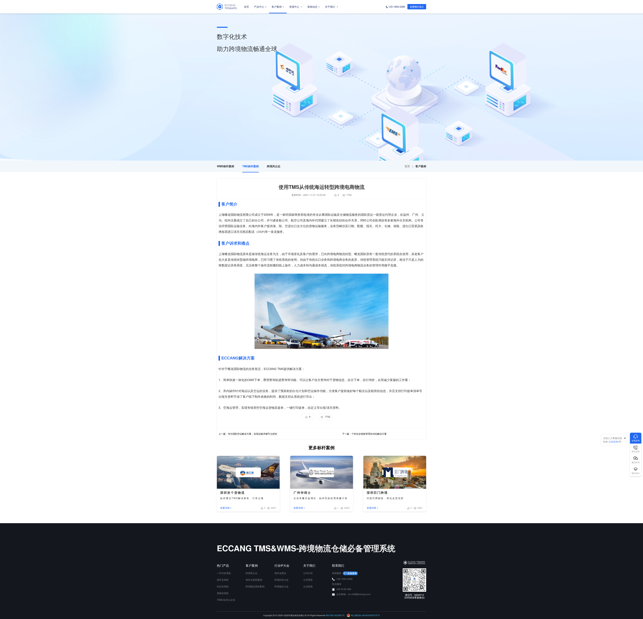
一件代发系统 (224, 573)
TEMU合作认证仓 (226, 599)
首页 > (410, 166)
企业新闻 (308, 586)
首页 (246, 6)
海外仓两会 (280, 573)
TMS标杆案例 (250, 166)
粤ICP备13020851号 (335, 615)
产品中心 (259, 6)
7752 (327, 416)
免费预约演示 (417, 6)
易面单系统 (223, 593)
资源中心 (294, 6)
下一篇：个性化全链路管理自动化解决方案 (364, 433)
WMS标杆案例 (225, 166)
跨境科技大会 (281, 579)
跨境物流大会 (281, 586)
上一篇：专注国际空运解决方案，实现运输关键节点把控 (248, 433)
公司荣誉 (308, 579)
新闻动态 (312, 6)
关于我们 (330, 6)
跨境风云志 (273, 166)
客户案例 (277, 6)
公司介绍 (308, 573)
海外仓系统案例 (254, 579)
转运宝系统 (223, 586)
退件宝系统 (223, 579)
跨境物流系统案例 (255, 586)
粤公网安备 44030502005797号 (365, 615)
